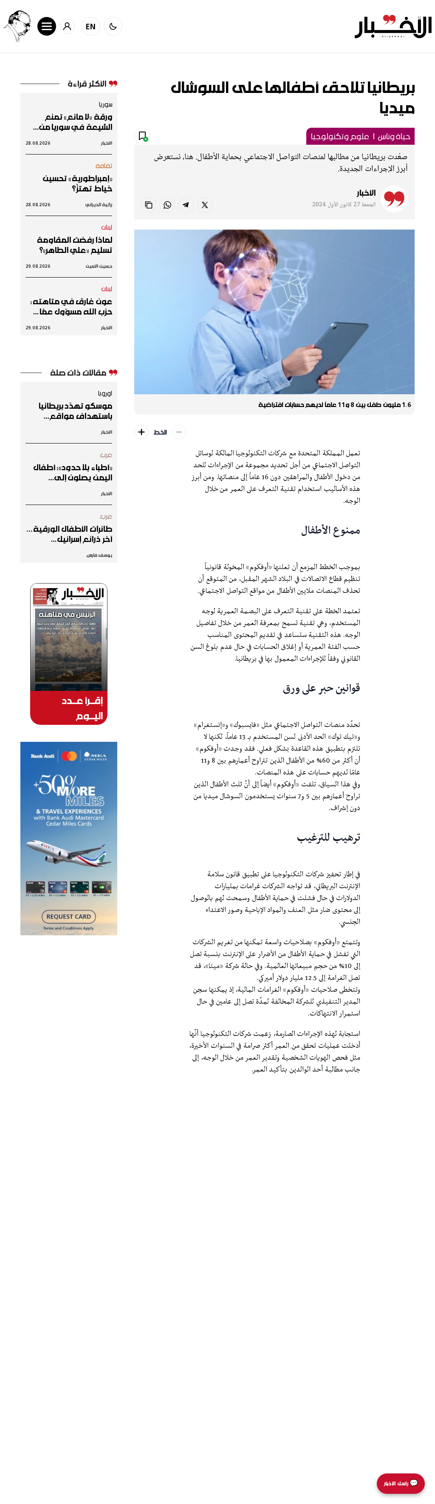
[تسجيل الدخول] (67, 26)
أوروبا (105, 393)
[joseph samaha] (17, 26)
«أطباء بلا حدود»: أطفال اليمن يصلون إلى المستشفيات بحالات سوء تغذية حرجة (70, 472)
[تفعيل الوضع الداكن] (113, 26)
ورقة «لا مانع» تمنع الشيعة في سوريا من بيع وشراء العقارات (75, 122)
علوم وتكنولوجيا (340, 136)
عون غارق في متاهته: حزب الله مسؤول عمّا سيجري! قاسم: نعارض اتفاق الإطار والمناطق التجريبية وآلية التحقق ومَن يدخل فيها (71, 306)
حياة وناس (394, 136)
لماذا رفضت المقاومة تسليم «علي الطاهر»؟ (74, 245)
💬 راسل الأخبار (401, 1483)
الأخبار (366, 192)
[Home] (393, 26)
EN (91, 26)
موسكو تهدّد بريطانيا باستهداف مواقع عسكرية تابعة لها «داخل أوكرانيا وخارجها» (70, 411)
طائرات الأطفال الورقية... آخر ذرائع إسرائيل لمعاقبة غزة (69, 534)
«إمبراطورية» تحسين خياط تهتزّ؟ (77, 183)
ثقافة (104, 165)
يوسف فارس (99, 555)
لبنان (107, 227)
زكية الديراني (98, 204)
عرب (106, 454)
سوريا (105, 104)
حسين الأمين (99, 266)
